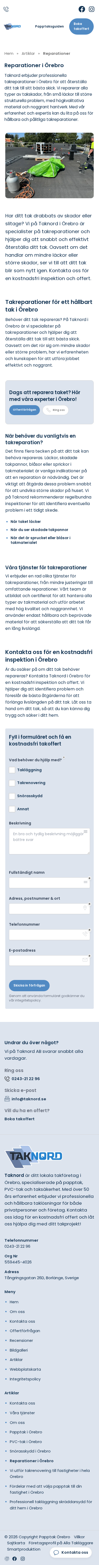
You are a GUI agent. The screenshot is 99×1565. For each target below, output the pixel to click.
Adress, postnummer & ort (34, 898)
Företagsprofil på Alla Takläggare (61, 1543)
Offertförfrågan (24, 410)
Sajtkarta (16, 1543)
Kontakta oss (22, 1321)
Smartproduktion (23, 1549)
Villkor (79, 1537)
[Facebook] (82, 9)
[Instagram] (92, 9)
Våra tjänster (22, 1413)
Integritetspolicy (25, 1379)
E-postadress (22, 950)
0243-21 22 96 (17, 1246)
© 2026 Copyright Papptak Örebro (37, 1537)
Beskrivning (20, 823)
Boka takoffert (81, 26)
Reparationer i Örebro (32, 1461)
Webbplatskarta (25, 1369)
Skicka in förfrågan (29, 985)
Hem (14, 1302)
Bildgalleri (19, 1350)
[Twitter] (23, 1559)
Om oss (17, 1311)
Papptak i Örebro (26, 1432)
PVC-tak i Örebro (26, 1441)
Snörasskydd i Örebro (30, 1451)
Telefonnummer (24, 924)
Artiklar (16, 1359)
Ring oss (59, 410)
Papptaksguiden (49, 26)
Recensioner (21, 1340)
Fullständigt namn (27, 872)
